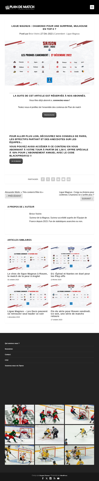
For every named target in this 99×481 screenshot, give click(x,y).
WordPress (63, 475)
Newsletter (9, 349)
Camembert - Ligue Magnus (67, 34)
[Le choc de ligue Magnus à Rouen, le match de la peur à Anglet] (27, 257)
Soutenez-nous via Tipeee (14, 366)
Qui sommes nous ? (12, 343)
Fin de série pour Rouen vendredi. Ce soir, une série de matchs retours (70, 314)
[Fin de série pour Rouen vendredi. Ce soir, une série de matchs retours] (71, 295)
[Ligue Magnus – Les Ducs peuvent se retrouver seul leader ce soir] (27, 295)
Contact (8, 354)
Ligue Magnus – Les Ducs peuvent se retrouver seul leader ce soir (27, 312)
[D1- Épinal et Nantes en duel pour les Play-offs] (71, 257)
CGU (6, 360)
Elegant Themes (45, 475)
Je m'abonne (16, 161)
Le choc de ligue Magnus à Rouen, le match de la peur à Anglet (27, 274)
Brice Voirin (34, 34)
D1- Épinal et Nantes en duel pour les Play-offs (70, 274)
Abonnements (49, 115)
